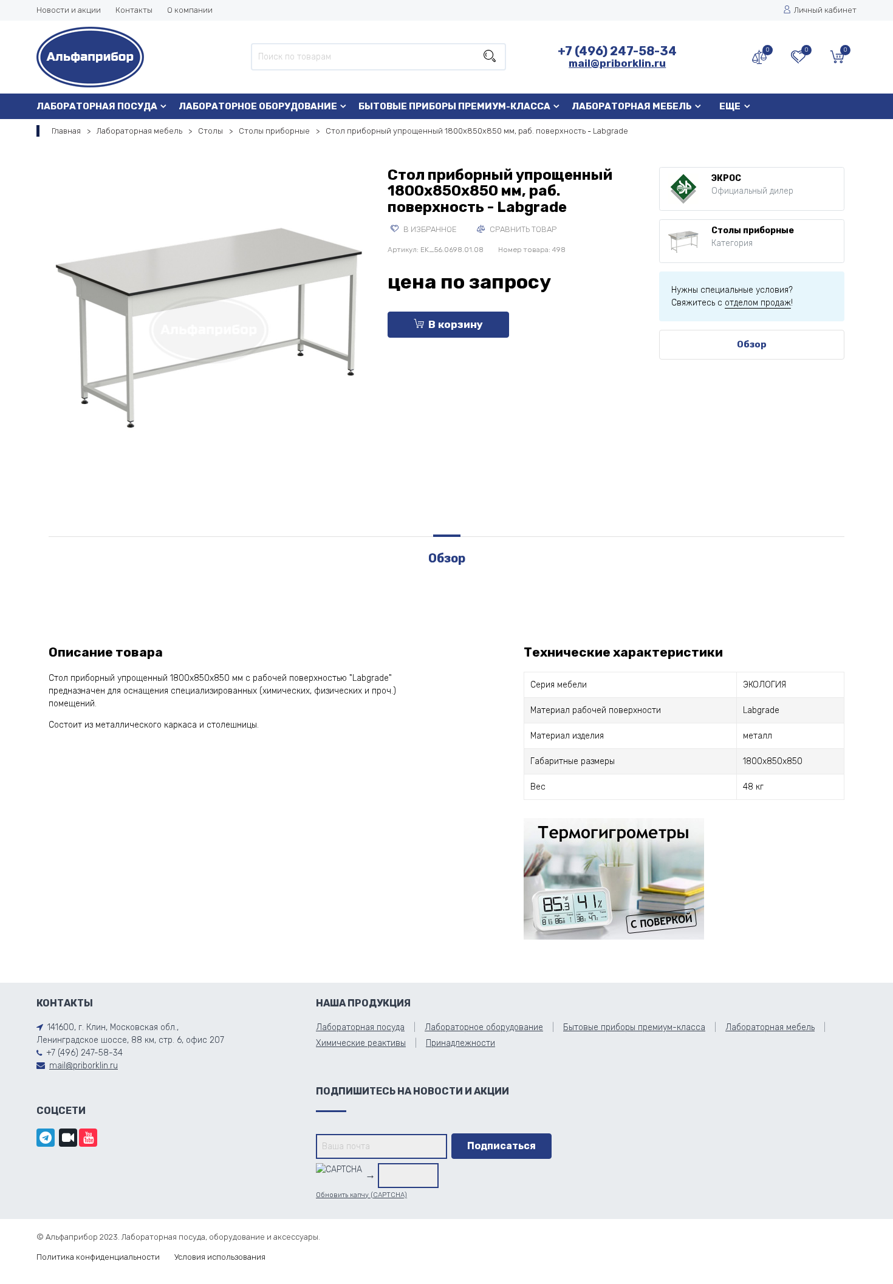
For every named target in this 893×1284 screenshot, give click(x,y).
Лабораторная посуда (96, 106)
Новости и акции (68, 10)
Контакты (133, 10)
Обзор (752, 344)
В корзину (455, 324)
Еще (730, 106)
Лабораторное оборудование (258, 106)
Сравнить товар (522, 229)
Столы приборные (274, 130)
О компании (190, 10)
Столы (210, 130)
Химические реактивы (361, 1043)
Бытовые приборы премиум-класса (454, 106)
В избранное (429, 229)
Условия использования (219, 1257)
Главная (66, 130)
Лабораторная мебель (632, 106)
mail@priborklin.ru (617, 63)
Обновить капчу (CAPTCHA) (361, 1195)
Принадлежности (460, 1043)
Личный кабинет (825, 10)
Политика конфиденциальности (98, 1257)
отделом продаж (758, 303)
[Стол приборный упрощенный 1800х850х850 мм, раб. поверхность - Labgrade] (209, 327)
